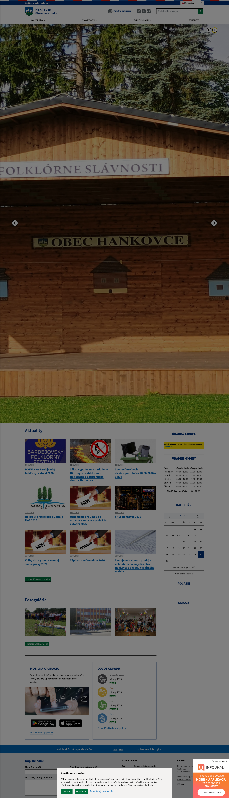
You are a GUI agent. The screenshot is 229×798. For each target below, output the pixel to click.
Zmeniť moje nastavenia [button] (101, 791)
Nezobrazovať (219, 761)
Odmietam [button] (81, 791)
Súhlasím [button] (66, 791)
